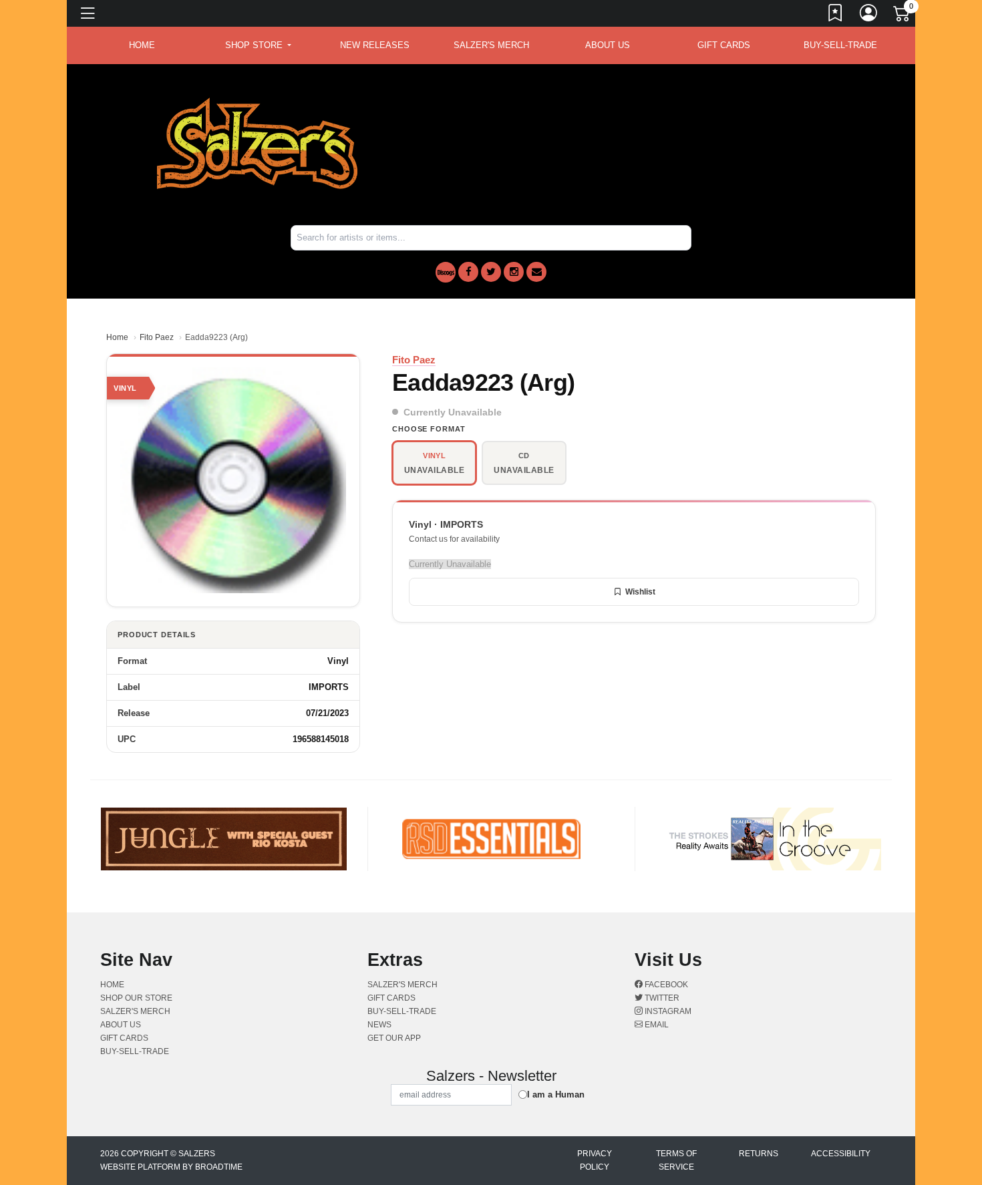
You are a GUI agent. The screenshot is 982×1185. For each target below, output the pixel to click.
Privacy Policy (594, 1160)
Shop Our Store (136, 998)
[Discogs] (445, 272)
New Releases (375, 45)
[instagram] (513, 272)
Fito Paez (157, 337)
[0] (902, 16)
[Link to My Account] (869, 15)
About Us (607, 45)
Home (117, 337)
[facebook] (468, 272)
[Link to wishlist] (835, 15)
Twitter (661, 998)
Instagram (667, 1011)
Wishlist (640, 592)
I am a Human (556, 1094)
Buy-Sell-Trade (840, 45)
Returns (758, 1153)
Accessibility (840, 1153)
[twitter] (491, 272)
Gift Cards (723, 45)
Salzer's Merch (491, 45)
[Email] (536, 272)
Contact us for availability (454, 539)
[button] (258, 45)
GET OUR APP (394, 1038)
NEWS (379, 1024)
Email (656, 1024)
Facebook (665, 984)
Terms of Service (676, 1160)
